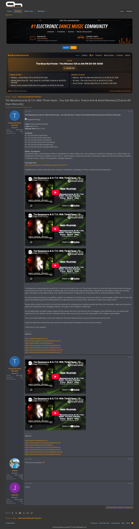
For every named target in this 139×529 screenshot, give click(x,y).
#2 (131, 357)
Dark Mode (11, 523)
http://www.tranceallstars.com (36, 338)
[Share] (128, 111)
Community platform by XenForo (69, 527)
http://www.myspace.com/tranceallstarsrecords (43, 341)
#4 (131, 483)
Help (122, 523)
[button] (34, 11)
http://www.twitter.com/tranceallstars (39, 343)
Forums (18, 11)
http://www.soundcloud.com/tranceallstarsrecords (44, 350)
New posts (8, 15)
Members (41, 11)
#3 (131, 459)
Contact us (94, 523)
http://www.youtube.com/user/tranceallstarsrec (43, 345)
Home (9, 11)
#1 (131, 111)
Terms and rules (104, 523)
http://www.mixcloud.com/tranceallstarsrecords (43, 352)
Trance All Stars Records (14, 107)
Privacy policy (115, 523)
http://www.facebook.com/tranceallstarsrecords (43, 348)
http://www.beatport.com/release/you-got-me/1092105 (46, 165)
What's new (28, 11)
